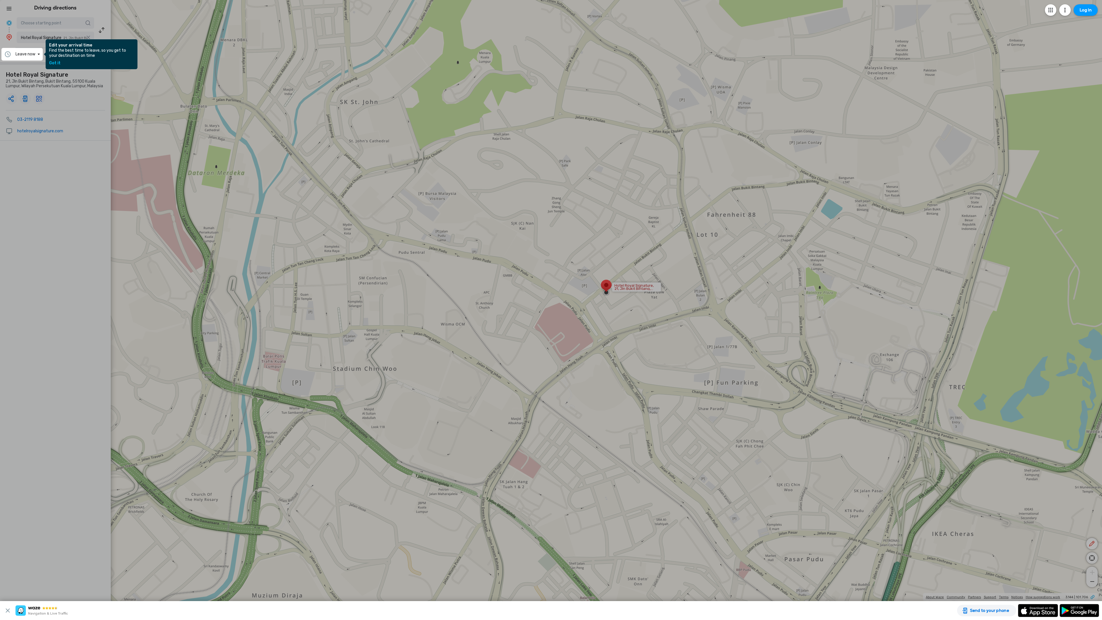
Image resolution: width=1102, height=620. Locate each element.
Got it (55, 63)
